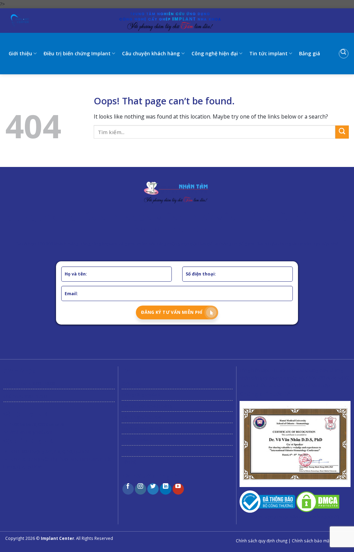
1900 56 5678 (23, 424)
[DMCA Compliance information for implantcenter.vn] (317, 501)
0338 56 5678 (51, 424)
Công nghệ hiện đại (215, 53)
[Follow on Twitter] (153, 489)
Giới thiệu (20, 53)
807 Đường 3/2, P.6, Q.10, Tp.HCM (56, 451)
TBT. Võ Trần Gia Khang (294, 370)
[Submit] (342, 132)
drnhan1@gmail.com (31, 432)
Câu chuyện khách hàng (151, 53)
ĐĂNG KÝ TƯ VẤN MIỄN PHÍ (172, 312)
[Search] (343, 53)
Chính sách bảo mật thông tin (320, 540)
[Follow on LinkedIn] (165, 489)
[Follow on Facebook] (128, 489)
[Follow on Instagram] (140, 489)
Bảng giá (309, 53)
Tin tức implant (268, 53)
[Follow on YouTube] (178, 489)
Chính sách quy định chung (261, 540)
